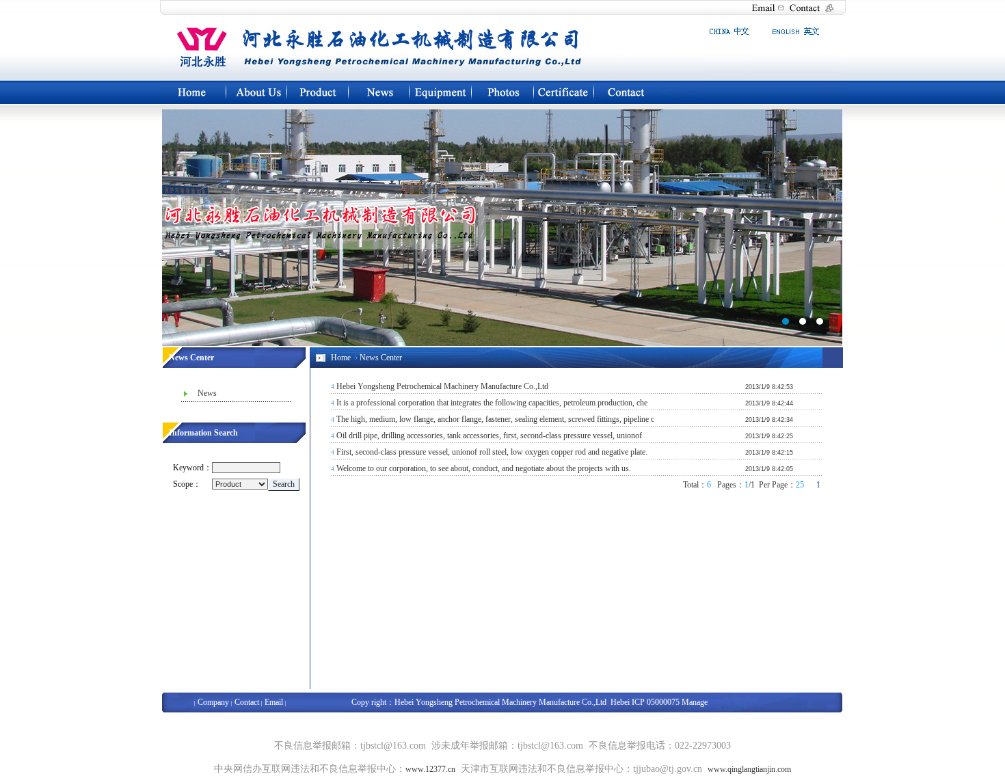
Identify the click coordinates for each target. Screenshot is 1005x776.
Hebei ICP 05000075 (644, 702)
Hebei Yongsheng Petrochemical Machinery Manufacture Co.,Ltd (442, 386)
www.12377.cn (430, 769)
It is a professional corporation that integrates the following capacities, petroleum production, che (491, 402)
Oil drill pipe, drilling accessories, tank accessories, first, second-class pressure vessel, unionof (489, 435)
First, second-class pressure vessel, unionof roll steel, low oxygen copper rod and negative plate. (491, 452)
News (207, 393)
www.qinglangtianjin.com (749, 769)
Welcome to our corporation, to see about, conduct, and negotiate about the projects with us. (483, 468)
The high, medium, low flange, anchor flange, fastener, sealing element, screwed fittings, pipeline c (495, 419)
